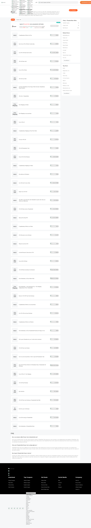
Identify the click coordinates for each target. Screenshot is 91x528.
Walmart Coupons (27, 482)
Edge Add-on (10, 482)
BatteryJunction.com (66, 88)
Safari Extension (11, 487)
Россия (27, 507)
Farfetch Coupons (27, 487)
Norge (27, 514)
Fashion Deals (43, 480)
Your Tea (64, 57)
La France (28, 499)
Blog (59, 480)
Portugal (27, 515)
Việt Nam (28, 521)
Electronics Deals (44, 484)
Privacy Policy (78, 482)
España (27, 505)
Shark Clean (65, 75)
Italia (27, 506)
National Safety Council (67, 55)
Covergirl (64, 50)
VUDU (64, 73)
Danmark (28, 512)
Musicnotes (65, 83)
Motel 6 (64, 80)
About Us (77, 480)
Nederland (28, 502)
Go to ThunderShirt (73, 10)
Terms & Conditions (79, 484)
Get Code (55, 25)
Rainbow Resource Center (67, 90)
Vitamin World (65, 40)
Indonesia (28, 524)
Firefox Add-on (11, 484)
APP (36, 2)
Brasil (27, 503)
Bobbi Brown (65, 47)
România (28, 517)
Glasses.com (65, 37)
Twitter (59, 484)
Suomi (27, 513)
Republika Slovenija (30, 519)
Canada (27, 496)
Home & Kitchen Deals (45, 487)
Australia (28, 497)
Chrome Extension (11, 480)
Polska (27, 504)
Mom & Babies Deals (45, 489)
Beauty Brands (65, 45)
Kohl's (64, 68)
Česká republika (29, 510)
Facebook (60, 482)
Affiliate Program (79, 487)
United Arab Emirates (30, 511)
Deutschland (28, 498)
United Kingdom (29, 495)
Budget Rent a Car (66, 70)
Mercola (64, 52)
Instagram (60, 487)
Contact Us (77, 489)
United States (31, 493)
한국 (27, 509)
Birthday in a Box (66, 85)
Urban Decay (65, 42)
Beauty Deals (43, 482)
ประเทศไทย (28, 520)
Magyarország (29, 523)
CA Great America (66, 78)
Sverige (27, 518)
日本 (27, 501)
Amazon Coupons (27, 480)
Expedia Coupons (27, 484)
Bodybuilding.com (66, 35)
